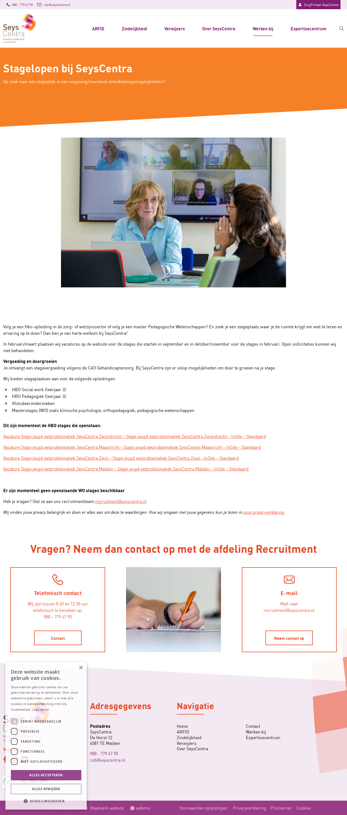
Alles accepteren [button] (46, 775)
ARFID (98, 28)
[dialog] (46, 736)
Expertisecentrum (308, 28)
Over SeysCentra (218, 28)
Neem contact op (289, 638)
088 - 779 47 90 (104, 753)
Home (182, 726)
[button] (46, 801)
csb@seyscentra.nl (107, 760)
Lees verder (41, 709)
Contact (58, 638)
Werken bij (263, 28)
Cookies (303, 808)
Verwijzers (174, 28)
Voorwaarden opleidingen (203, 808)
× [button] (81, 668)
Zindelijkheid (134, 28)
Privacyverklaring (249, 808)
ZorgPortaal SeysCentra (321, 4)
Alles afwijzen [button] (46, 789)
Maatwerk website (107, 808)
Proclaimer (281, 808)
